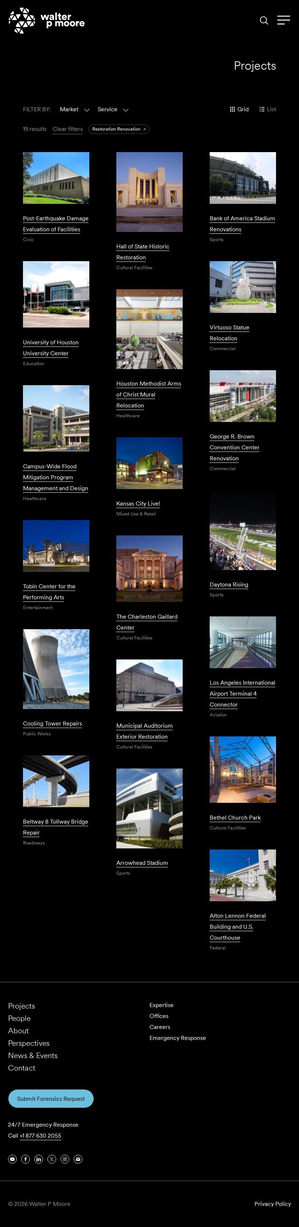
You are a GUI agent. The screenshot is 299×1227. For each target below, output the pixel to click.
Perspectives (29, 1043)
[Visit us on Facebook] (25, 1159)
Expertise (162, 1005)
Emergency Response (178, 1037)
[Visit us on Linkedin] (38, 1159)
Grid (243, 109)
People (19, 1018)
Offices (159, 1016)
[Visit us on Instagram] (65, 1159)
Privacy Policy (273, 1203)
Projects (21, 1005)
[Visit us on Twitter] (51, 1159)
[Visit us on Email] (78, 1159)
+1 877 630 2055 (40, 1135)
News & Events (33, 1055)
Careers (160, 1026)
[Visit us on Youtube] (12, 1159)
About (18, 1030)
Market (69, 109)
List (271, 109)
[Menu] (283, 20)
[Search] (264, 20)
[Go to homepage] (47, 21)
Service (107, 109)
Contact (21, 1067)
